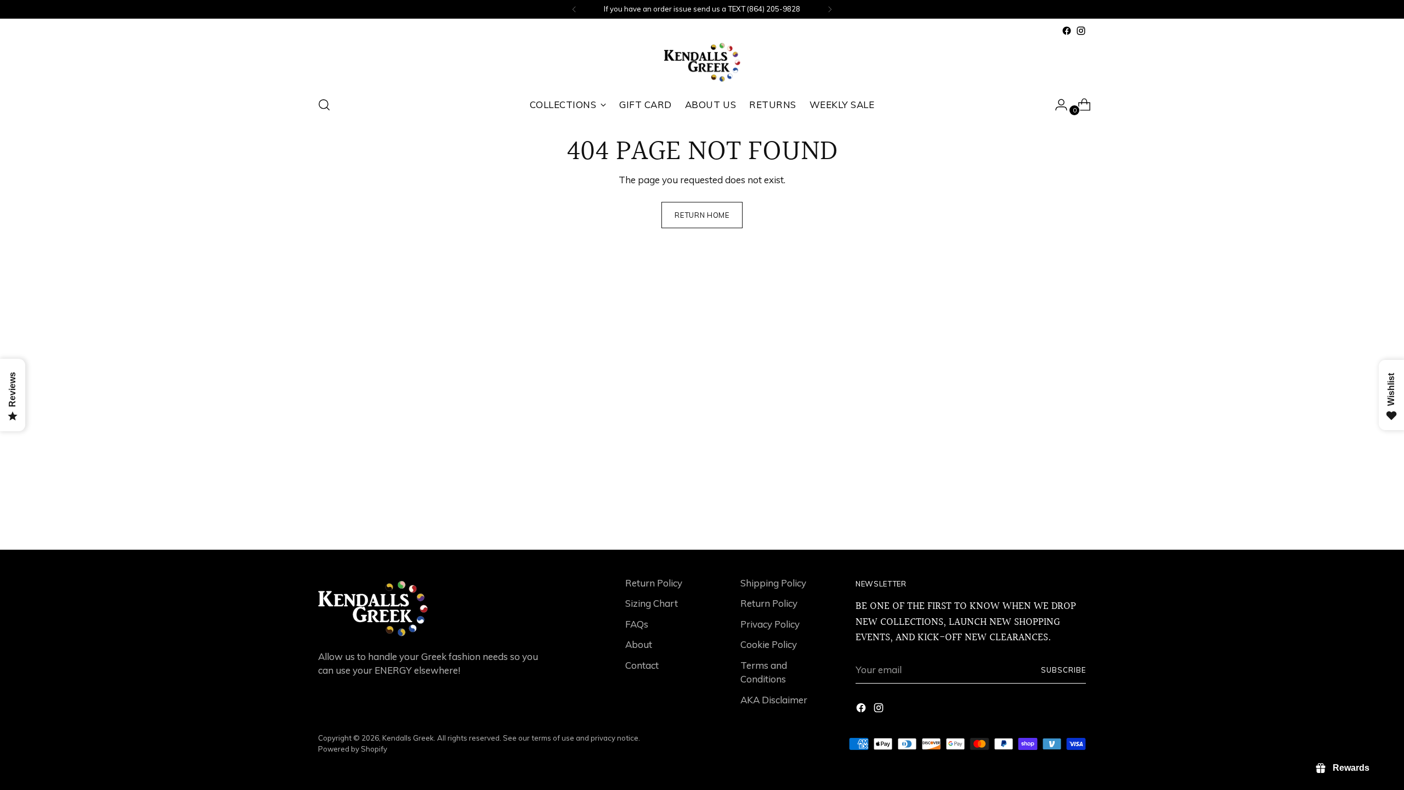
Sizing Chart (651, 603)
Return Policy (653, 583)
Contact (642, 665)
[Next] (830, 9)
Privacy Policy (770, 624)
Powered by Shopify (352, 748)
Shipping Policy (773, 583)
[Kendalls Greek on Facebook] (1067, 31)
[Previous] (574, 9)
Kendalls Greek (408, 737)
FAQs (636, 624)
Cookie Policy (768, 644)
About (638, 644)
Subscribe (1063, 669)
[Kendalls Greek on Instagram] (1081, 31)
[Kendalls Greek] (702, 62)
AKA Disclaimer (773, 700)
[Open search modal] (324, 105)
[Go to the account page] (1057, 105)
